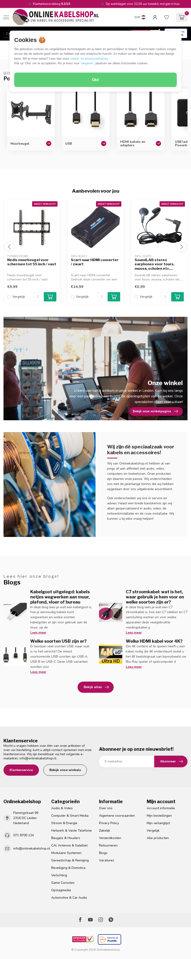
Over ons (106, 808)
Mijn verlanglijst (158, 823)
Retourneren (108, 845)
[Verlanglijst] (166, 17)
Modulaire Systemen (66, 853)
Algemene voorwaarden (117, 815)
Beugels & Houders (65, 838)
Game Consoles (63, 883)
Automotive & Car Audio (69, 897)
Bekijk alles (93, 687)
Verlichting (59, 875)
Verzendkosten (110, 838)
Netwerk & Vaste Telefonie (71, 830)
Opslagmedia (61, 890)
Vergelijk (18, 296)
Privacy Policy (109, 823)
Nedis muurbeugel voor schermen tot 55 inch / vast (31, 262)
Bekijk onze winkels (65, 770)
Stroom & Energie (64, 823)
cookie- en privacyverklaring (89, 58)
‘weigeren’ (87, 63)
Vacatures (106, 860)
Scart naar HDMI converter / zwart (95, 262)
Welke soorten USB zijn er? (58, 641)
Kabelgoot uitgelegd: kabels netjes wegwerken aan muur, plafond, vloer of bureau (60, 596)
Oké (95, 80)
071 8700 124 (23, 835)
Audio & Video (62, 808)
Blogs (103, 853)
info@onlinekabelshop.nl (38, 758)
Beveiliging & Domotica (68, 868)
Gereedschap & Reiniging (70, 860)
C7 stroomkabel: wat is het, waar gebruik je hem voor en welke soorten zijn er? (155, 596)
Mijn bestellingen (159, 815)
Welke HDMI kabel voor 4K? (154, 641)
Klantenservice (21, 770)
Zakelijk (104, 830)
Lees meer (38, 632)
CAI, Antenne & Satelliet (69, 845)
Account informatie (161, 808)
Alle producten (158, 838)
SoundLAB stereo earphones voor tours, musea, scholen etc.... (154, 264)
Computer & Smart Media (70, 815)
